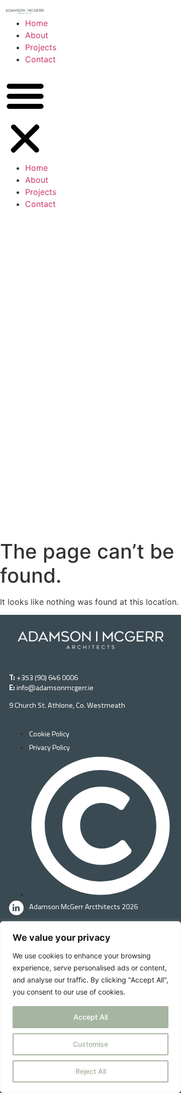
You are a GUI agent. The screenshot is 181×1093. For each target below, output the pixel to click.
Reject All (90, 1071)
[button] (25, 118)
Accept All (90, 1017)
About (36, 35)
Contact (40, 59)
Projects (40, 47)
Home (36, 23)
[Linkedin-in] (16, 908)
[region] (90, 1007)
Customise (90, 1044)
